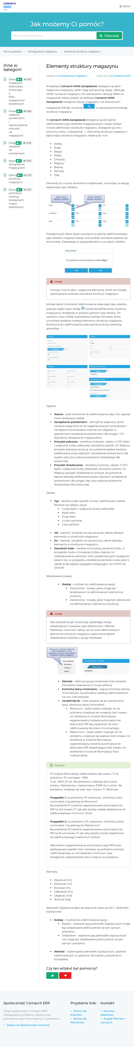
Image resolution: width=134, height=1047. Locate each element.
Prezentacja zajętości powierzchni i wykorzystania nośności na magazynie (18, 123)
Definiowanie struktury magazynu (17, 179)
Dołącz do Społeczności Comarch (28, 1025)
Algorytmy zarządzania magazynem (17, 164)
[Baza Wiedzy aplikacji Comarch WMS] (9, 6)
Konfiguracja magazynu (72, 75)
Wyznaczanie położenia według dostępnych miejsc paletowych (17, 198)
